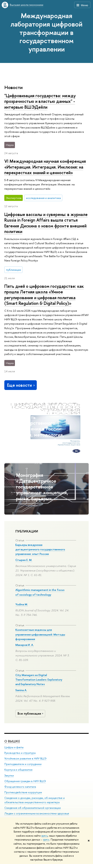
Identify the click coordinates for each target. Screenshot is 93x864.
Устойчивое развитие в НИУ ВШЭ (25, 758)
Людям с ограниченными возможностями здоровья (36, 813)
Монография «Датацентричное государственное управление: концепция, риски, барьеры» (42, 487)
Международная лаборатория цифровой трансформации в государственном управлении (46, 32)
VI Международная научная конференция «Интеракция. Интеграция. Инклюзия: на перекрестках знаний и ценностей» (45, 166)
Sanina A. (21, 690)
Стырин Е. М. (23, 560)
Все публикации (29, 713)
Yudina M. (21, 604)
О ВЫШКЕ (12, 741)
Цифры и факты (14, 747)
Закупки (9, 775)
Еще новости (19, 385)
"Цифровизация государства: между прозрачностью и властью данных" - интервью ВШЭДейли (40, 101)
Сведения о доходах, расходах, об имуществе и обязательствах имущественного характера (34, 800)
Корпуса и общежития (18, 770)
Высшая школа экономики (26, 5)
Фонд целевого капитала (20, 787)
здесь (44, 835)
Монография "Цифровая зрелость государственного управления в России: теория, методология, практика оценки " (42, 426)
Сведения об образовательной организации (32, 808)
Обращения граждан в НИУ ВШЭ (25, 781)
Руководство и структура (19, 753)
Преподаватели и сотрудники (23, 764)
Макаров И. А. (24, 645)
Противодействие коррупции (23, 792)
